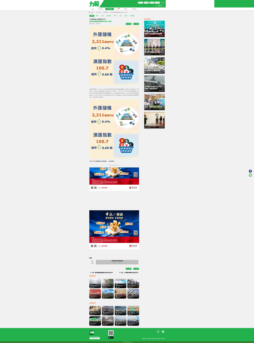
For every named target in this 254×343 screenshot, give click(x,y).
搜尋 (147, 2)
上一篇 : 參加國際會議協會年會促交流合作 (101, 272)
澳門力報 (91, 12)
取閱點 (125, 9)
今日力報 (109, 9)
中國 (102, 15)
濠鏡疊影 (108, 15)
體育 (115, 15)
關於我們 (144, 338)
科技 (120, 15)
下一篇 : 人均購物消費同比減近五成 (128, 272)
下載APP (159, 5)
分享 (137, 23)
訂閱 (153, 2)
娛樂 (126, 15)
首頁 (92, 9)
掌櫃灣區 (132, 15)
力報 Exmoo (95, 338)
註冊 (115, 262)
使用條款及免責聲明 (151, 338)
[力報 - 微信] (250, 175)
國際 (97, 15)
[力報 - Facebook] (250, 171)
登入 (141, 2)
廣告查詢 (163, 338)
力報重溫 (134, 9)
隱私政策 (158, 338)
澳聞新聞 (105, 12)
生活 (118, 9)
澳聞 (92, 15)
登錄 (119, 262)
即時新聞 (100, 9)
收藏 (130, 23)
